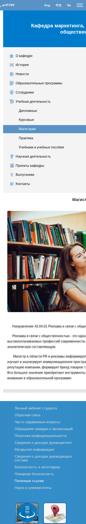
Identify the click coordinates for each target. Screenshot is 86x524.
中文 (59, 5)
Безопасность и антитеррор (37, 467)
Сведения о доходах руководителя (43, 442)
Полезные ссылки (29, 481)
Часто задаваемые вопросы (37, 422)
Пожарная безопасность (34, 474)
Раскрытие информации (34, 449)
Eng (47, 5)
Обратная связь (28, 415)
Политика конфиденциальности (41, 436)
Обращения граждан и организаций (44, 429)
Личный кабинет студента (36, 408)
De (69, 5)
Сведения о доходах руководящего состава (43, 458)
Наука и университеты (33, 488)
